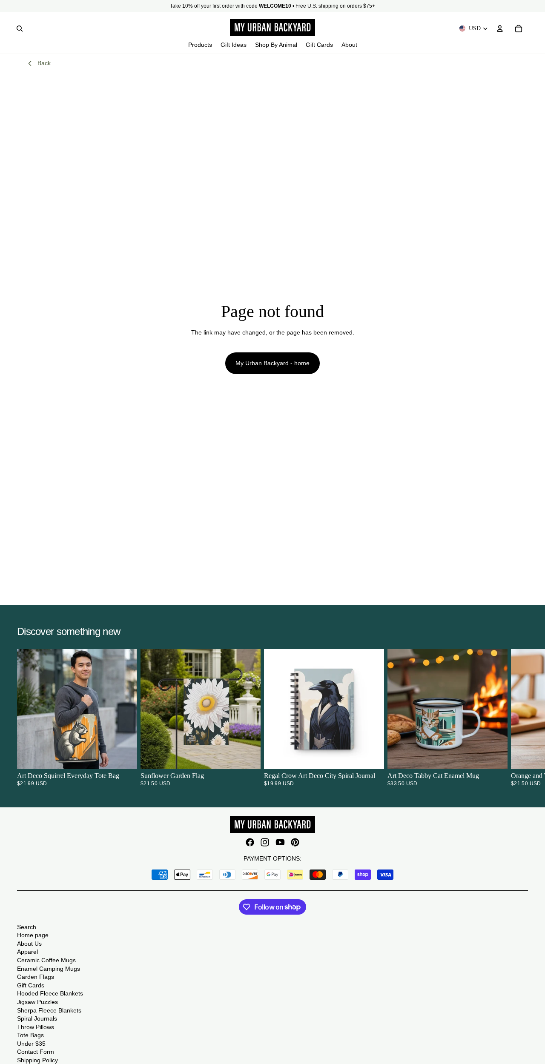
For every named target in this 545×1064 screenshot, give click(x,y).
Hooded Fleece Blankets (50, 993)
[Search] (19, 28)
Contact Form (35, 1051)
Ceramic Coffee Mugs (46, 960)
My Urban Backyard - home (272, 363)
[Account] (499, 28)
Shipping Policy (37, 1060)
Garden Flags (35, 976)
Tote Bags (30, 1035)
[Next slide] (518, 717)
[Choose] (124, 756)
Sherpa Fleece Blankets (49, 1010)
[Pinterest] (295, 842)
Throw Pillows (35, 1027)
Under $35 (31, 1043)
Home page (33, 935)
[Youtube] (280, 842)
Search (26, 927)
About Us (29, 943)
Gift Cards (30, 985)
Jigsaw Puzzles (37, 1001)
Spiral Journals (37, 1018)
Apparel (27, 951)
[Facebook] (250, 842)
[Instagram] (265, 842)
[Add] (247, 756)
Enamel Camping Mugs (48, 968)
